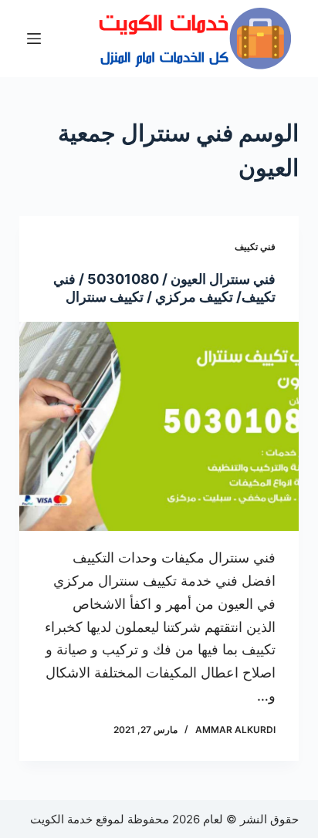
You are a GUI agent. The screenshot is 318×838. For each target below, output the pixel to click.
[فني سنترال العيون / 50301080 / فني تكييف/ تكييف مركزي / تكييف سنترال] (159, 427)
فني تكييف (255, 246)
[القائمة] (34, 39)
